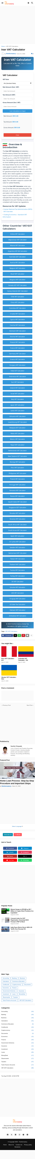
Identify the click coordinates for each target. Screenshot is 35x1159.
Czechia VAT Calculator (17, 325)
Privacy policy (28, 1144)
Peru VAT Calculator (17, 468)
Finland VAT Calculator (17, 342)
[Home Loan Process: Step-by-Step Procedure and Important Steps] (17, 770)
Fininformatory (23, 1142)
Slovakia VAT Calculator (17, 513)
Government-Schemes (9, 991)
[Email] (27, 635)
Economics (6, 987)
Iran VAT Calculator (17, 382)
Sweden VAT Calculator (17, 547)
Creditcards (6, 984)
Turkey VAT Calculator (17, 576)
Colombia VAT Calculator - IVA (23, 659)
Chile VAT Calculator (17, 297)
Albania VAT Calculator (17, 245)
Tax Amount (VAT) (9, 95)
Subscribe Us (8, 834)
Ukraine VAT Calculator (17, 587)
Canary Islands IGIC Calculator (17, 291)
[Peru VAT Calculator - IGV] (9, 651)
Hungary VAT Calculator (17, 365)
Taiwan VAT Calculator (17, 559)
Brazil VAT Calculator (17, 274)
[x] (11, 1134)
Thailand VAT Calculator (17, 564)
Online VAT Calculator (17, 234)
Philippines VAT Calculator (17, 473)
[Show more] (31, 635)
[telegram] (23, 1134)
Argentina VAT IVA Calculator (17, 251)
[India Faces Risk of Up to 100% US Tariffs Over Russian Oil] (5, 929)
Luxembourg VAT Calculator (17, 422)
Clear (17, 135)
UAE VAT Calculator (17, 593)
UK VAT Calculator (17, 582)
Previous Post (7, 705)
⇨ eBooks (18, 834)
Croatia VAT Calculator (17, 314)
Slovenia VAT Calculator (17, 519)
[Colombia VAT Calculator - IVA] (26, 651)
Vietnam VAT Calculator (17, 610)
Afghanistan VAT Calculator (17, 240)
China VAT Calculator (17, 302)
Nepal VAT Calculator (17, 445)
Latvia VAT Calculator (17, 411)
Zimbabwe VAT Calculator (17, 616)
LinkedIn (11, 852)
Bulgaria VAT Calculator (17, 280)
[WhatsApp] (19, 635)
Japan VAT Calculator (17, 405)
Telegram (26, 848)
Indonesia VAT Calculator (17, 376)
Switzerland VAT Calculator (18, 553)
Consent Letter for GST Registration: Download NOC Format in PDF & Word (20, 920)
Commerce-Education (18, 981)
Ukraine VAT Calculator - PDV (9, 678)
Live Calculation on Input (17, 111)
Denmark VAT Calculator (17, 331)
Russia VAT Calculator (17, 496)
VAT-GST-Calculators (12, 46)
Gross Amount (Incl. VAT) (11, 102)
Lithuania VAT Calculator (17, 416)
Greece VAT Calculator (17, 359)
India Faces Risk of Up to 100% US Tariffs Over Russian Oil (21, 928)
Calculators (6, 981)
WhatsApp (26, 860)
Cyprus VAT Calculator (17, 319)
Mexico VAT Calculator (17, 439)
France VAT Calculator (17, 348)
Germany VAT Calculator (17, 354)
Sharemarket (6, 997)
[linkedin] (15, 1134)
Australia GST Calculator (17, 257)
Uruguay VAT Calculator (17, 599)
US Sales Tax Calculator (17, 604)
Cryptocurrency (16, 984)
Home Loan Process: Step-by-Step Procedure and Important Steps (17, 782)
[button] (2, 2)
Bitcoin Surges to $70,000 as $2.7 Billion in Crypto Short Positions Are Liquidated (22, 911)
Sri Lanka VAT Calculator (17, 542)
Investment (6, 994)
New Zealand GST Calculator (17, 456)
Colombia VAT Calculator (17, 308)
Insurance (21, 991)
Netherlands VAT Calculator (17, 451)
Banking (14, 978)
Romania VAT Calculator (18, 490)
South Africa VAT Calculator (17, 525)
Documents (27, 984)
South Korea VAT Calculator (17, 530)
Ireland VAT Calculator (17, 388)
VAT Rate (6, 79)
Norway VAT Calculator (17, 462)
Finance (14, 987)
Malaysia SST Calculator (17, 428)
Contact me (19, 1144)
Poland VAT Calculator (17, 479)
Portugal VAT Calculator (17, 485)
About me (11, 1144)
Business (22, 978)
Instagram (26, 852)
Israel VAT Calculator (17, 394)
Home (3, 46)
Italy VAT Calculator (17, 399)
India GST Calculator (17, 371)
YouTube (11, 860)
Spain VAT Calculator (17, 536)
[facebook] (7, 1134)
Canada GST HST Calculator (17, 285)
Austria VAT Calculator (17, 262)
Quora (11, 856)
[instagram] (19, 1134)
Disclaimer (17, 1147)
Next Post (29, 705)
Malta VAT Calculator (17, 433)
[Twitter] (15, 635)
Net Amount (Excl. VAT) (11, 87)
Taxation (15, 997)
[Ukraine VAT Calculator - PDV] (9, 670)
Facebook (11, 848)
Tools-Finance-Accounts (9, 1000)
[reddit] (27, 1134)
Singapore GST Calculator (17, 507)
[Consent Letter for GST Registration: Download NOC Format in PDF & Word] (5, 920)
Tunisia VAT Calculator (17, 570)
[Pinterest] (23, 635)
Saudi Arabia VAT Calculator (17, 502)
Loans (14, 994)
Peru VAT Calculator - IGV (8, 659)
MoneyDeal (22, 994)
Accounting (6, 978)
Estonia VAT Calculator (17, 337)
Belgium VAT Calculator (17, 268)
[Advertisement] (17, 25)
